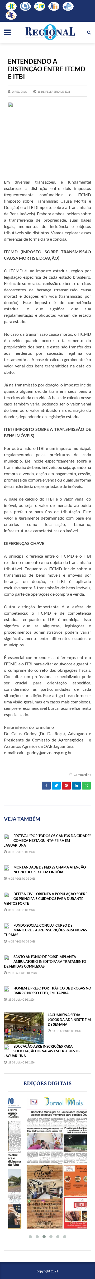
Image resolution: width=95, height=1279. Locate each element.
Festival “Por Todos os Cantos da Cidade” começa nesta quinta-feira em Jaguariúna (47, 840)
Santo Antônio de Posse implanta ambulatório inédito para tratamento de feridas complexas (45, 961)
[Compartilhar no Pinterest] (66, 786)
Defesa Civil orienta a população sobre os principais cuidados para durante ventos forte (45, 898)
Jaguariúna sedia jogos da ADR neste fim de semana (69, 1019)
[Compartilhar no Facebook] (46, 786)
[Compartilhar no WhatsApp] (86, 786)
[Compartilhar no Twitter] (56, 786)
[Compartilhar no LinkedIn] (76, 786)
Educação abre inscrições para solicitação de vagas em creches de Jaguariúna (42, 1051)
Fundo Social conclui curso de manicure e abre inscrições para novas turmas (45, 930)
